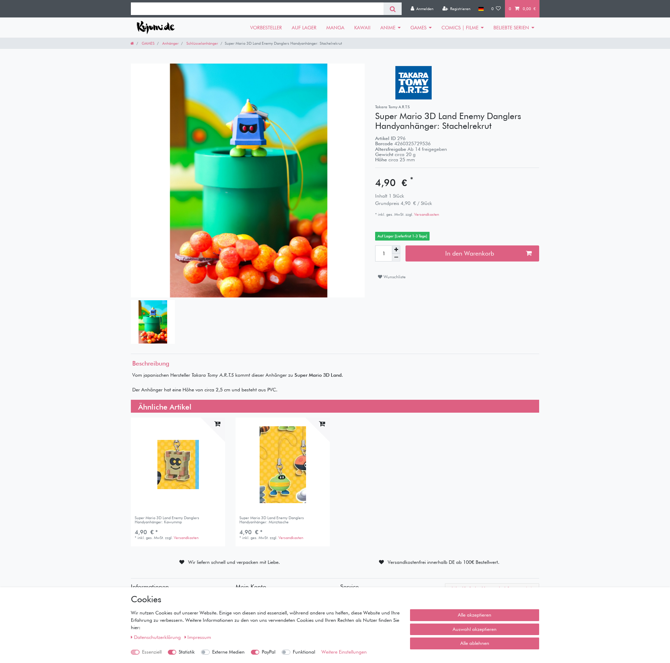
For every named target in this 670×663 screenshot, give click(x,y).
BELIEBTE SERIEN (511, 27)
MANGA (335, 27)
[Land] (480, 8)
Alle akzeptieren (474, 615)
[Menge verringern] (396, 258)
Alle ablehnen (474, 643)
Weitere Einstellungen (344, 652)
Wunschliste (393, 276)
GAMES (418, 27)
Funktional (304, 652)
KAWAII (362, 27)
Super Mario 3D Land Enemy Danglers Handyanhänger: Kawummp (167, 520)
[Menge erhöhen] (396, 249)
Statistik (187, 652)
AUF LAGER (304, 27)
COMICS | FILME (459, 27)
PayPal (268, 652)
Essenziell (152, 652)
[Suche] (392, 8)
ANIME (387, 27)
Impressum (199, 637)
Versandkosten (426, 214)
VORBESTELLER (266, 27)
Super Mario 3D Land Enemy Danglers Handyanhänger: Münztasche (271, 520)
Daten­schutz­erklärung (158, 637)
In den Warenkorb (469, 253)
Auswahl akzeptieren (475, 629)
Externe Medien (228, 652)
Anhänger (170, 43)
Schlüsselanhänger (201, 43)
